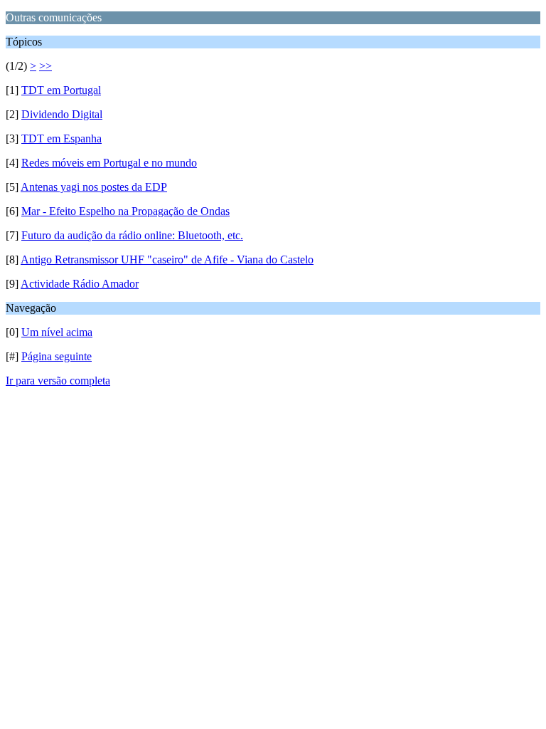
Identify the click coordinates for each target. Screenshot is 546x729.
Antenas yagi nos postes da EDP (94, 187)
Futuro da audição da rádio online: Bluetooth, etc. (132, 235)
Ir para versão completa (58, 380)
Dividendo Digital (61, 114)
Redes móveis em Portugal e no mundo (109, 163)
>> (45, 66)
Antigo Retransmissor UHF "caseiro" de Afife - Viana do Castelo (167, 259)
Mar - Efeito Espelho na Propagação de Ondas (125, 211)
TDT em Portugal (61, 90)
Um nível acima (56, 332)
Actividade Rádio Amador (80, 284)
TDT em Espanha (61, 138)
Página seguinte (56, 356)
